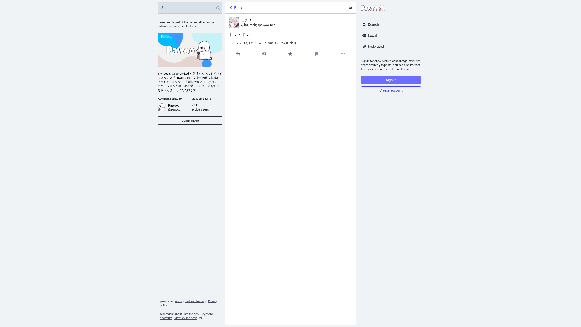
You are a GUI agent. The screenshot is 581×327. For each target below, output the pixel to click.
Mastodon (190, 26)
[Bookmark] (316, 54)
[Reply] (238, 54)
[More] (343, 54)
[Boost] (264, 54)
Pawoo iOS (271, 43)
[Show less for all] (351, 7)
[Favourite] (290, 54)
